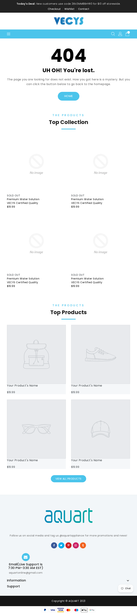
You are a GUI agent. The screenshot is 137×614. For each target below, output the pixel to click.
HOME (68, 96)
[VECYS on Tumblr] (83, 545)
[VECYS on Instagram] (76, 545)
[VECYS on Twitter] (61, 545)
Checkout (54, 9)
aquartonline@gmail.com (26, 573)
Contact (83, 9)
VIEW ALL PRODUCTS (68, 479)
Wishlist (69, 9)
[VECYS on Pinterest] (69, 545)
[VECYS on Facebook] (54, 545)
